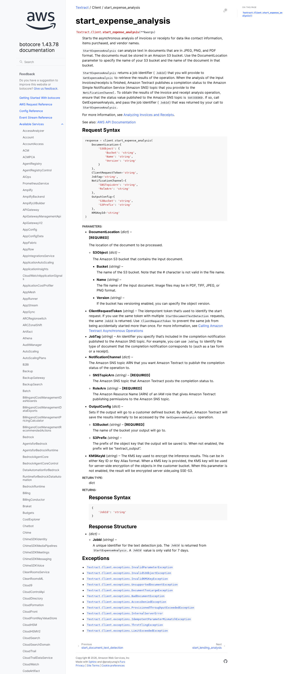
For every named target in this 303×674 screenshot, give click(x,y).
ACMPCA (29, 157)
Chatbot (28, 526)
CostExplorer (31, 519)
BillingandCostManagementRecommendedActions (42, 428)
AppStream (30, 305)
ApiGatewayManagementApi (42, 216)
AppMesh (29, 292)
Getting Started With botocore (39, 97)
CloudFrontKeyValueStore (40, 618)
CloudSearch (31, 638)
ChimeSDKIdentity (35, 539)
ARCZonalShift (32, 325)
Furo (122, 661)
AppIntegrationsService (38, 256)
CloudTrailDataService (38, 657)
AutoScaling (31, 351)
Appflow (28, 249)
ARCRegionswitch (34, 318)
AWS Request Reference (35, 104)
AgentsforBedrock (35, 443)
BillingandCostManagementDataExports (42, 409)
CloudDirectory (33, 598)
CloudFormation (33, 605)
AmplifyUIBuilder (34, 203)
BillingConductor (34, 499)
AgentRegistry (32, 163)
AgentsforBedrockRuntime (40, 450)
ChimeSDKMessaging (37, 559)
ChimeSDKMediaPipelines (40, 545)
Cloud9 (27, 585)
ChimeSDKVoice (33, 565)
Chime (27, 532)
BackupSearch (32, 384)
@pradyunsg (109, 661)
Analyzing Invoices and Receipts (148, 115)
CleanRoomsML (33, 578)
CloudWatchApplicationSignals (42, 277)
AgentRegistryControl (37, 170)
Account (28, 137)
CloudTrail (29, 651)
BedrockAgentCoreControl (40, 463)
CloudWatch (31, 664)
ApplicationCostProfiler (38, 285)
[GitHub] (225, 661)
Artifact (28, 331)
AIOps (27, 176)
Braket (27, 506)
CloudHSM (30, 624)
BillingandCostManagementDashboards (42, 399)
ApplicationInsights (35, 269)
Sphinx (93, 661)
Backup (28, 371)
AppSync (29, 312)
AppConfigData (33, 236)
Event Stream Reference (35, 117)
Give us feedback (46, 88)
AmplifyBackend (34, 196)
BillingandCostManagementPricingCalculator (42, 418)
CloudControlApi (34, 592)
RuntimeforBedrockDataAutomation (42, 478)
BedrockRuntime (34, 486)
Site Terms (93, 665)
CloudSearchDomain (36, 644)
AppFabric (30, 242)
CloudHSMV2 (31, 631)
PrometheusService (36, 183)
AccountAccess (33, 144)
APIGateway (31, 209)
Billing (27, 493)
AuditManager (32, 344)
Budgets (28, 512)
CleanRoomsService (36, 572)
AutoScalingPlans (34, 358)
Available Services (31, 124)
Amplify (28, 190)
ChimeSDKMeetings (36, 552)
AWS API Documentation (116, 122)
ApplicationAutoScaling (38, 262)
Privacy (80, 665)
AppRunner (30, 298)
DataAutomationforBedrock (41, 470)
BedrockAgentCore (35, 456)
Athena (27, 338)
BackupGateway (34, 377)
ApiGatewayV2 (32, 223)
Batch (27, 391)
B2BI (26, 364)
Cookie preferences (112, 665)
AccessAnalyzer (33, 130)
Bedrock (28, 437)
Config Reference (31, 111)
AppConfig (30, 229)
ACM (26, 150)
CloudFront (30, 611)
